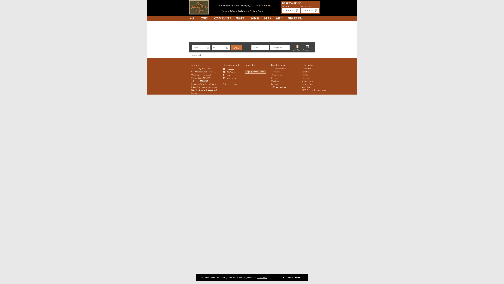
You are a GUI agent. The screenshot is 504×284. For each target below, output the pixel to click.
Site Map (306, 87)
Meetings (275, 81)
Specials (196, 23)
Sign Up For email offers (255, 72)
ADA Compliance (278, 87)
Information (308, 65)
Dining (267, 18)
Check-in (285, 6)
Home (191, 18)
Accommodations (222, 18)
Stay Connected (231, 65)
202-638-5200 (266, 6)
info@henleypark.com (206, 84)
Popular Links (278, 65)
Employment (307, 81)
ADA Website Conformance (314, 90)
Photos (224, 11)
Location (204, 18)
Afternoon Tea (295, 18)
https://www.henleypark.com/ (204, 87)
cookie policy (262, 277)
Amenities (241, 18)
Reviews (305, 78)
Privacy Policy (307, 84)
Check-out (305, 6)
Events (252, 11)
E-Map (232, 11)
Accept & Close (292, 277)
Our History (242, 11)
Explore (255, 18)
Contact (261, 11)
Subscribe (250, 65)
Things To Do (276, 75)
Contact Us (307, 69)
